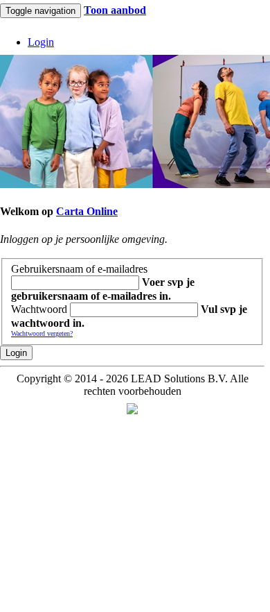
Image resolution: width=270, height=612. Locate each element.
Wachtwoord (39, 309)
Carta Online (87, 211)
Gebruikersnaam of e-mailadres (79, 269)
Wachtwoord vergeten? (42, 333)
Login (16, 353)
